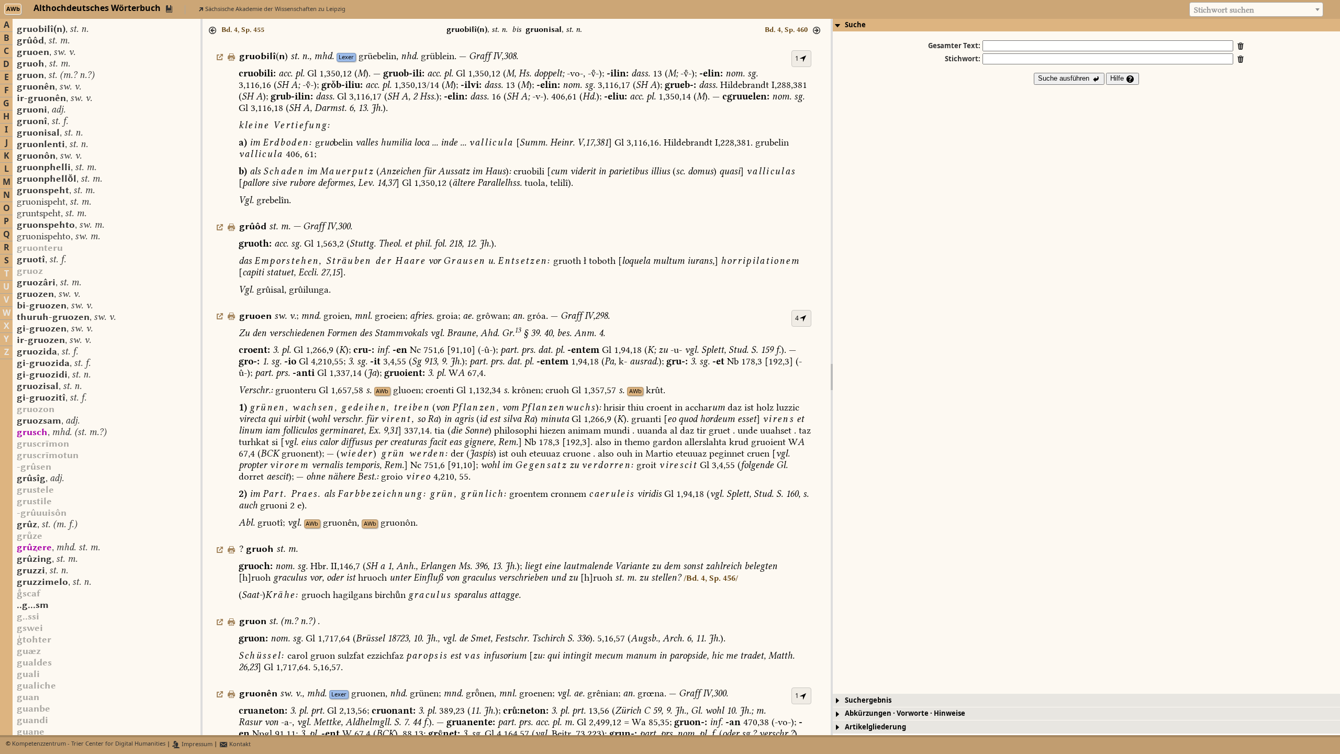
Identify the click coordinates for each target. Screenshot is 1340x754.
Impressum (196, 744)
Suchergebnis (868, 700)
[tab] (1086, 25)
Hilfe (1118, 78)
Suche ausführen (1064, 78)
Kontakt (239, 744)
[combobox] (1256, 9)
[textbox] (1256, 10)
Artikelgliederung (875, 727)
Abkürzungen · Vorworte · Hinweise (905, 713)
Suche (855, 25)
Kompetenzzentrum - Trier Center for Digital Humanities (88, 744)
